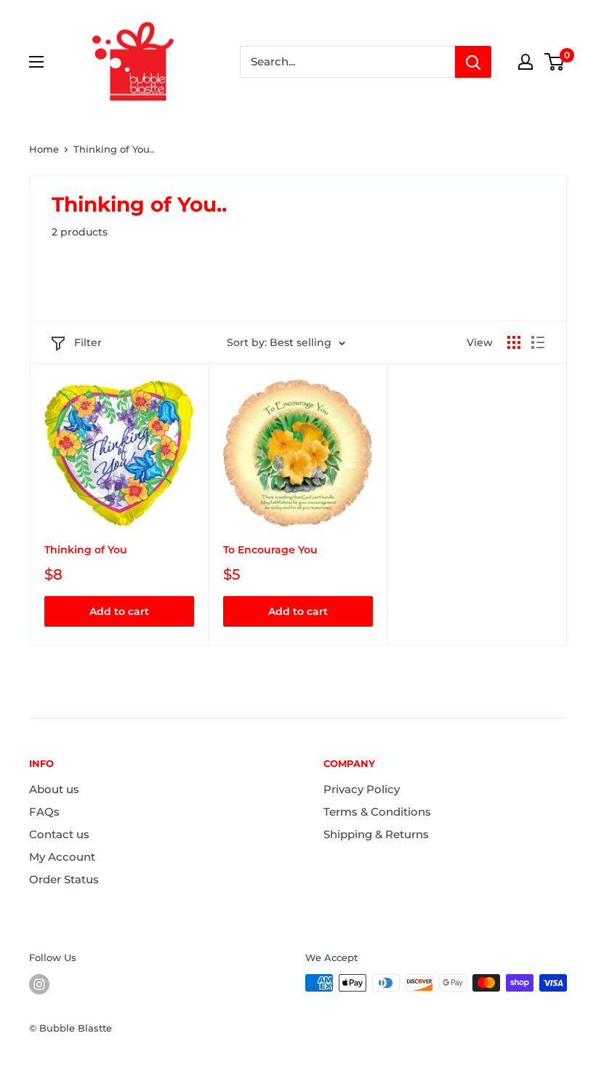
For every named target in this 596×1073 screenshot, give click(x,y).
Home (44, 149)
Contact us (59, 834)
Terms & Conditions (377, 812)
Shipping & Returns (376, 834)
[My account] (525, 62)
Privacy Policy (361, 789)
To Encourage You (270, 549)
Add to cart (119, 611)
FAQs (44, 812)
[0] (555, 62)
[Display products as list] (537, 342)
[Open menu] (36, 62)
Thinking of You (85, 549)
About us (54, 789)
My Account (62, 857)
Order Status (64, 879)
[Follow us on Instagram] (39, 984)
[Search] (473, 62)
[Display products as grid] (513, 342)
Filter (88, 342)
